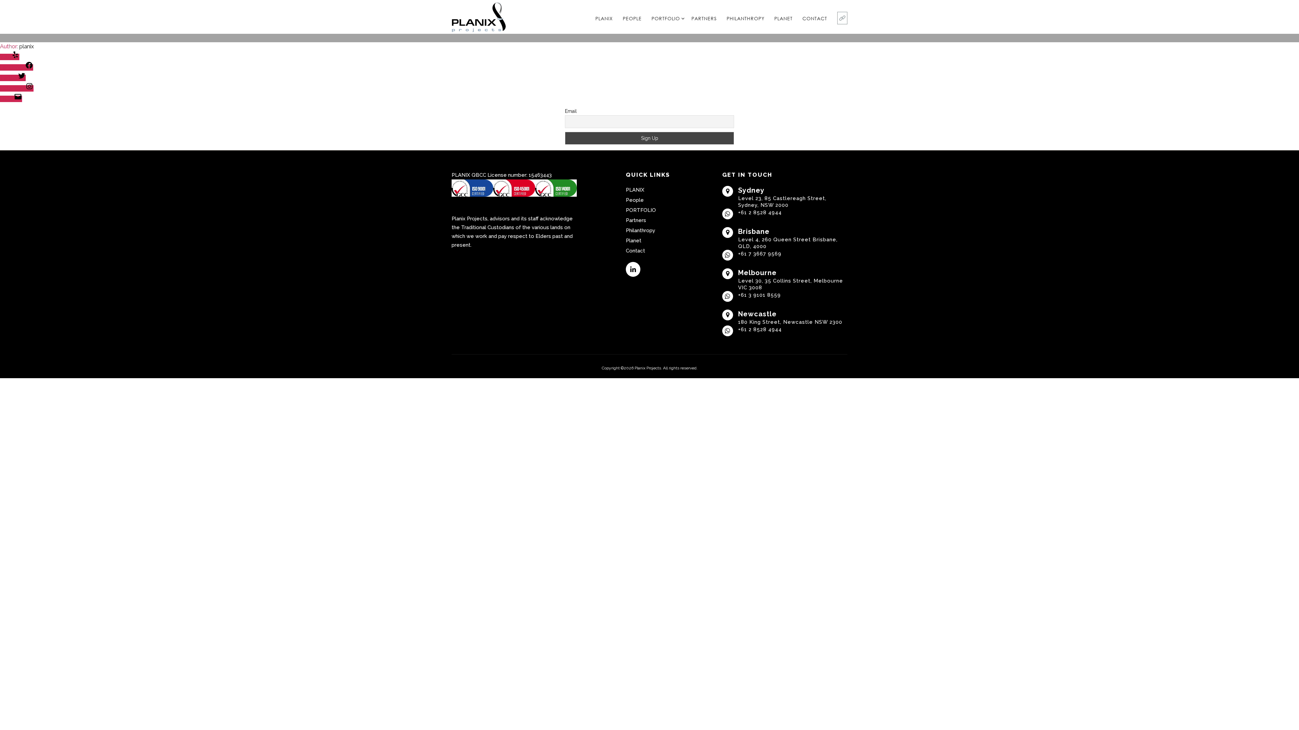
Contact (814, 18)
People (632, 18)
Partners (704, 18)
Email (571, 111)
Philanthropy (746, 18)
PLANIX (604, 18)
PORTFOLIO (666, 18)
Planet (783, 18)
